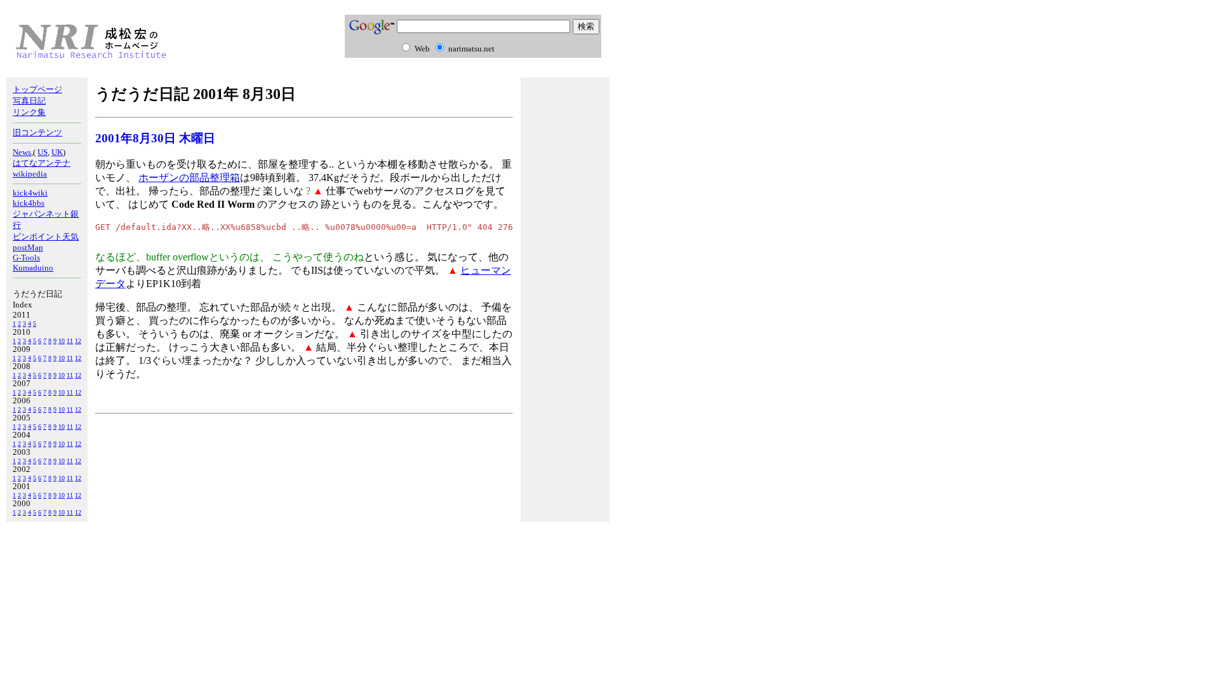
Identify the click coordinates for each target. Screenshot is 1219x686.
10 (61, 340)
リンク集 (29, 112)
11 (70, 340)
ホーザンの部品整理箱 (189, 177)
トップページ (37, 89)
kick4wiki (30, 193)
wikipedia (30, 173)
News (22, 152)
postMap (28, 247)
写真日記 (29, 100)
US (42, 152)
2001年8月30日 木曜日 (155, 138)
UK (57, 152)
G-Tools (26, 257)
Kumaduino (33, 267)
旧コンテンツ (37, 132)
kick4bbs (28, 203)
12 (78, 340)
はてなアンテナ (41, 163)
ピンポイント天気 (46, 236)
